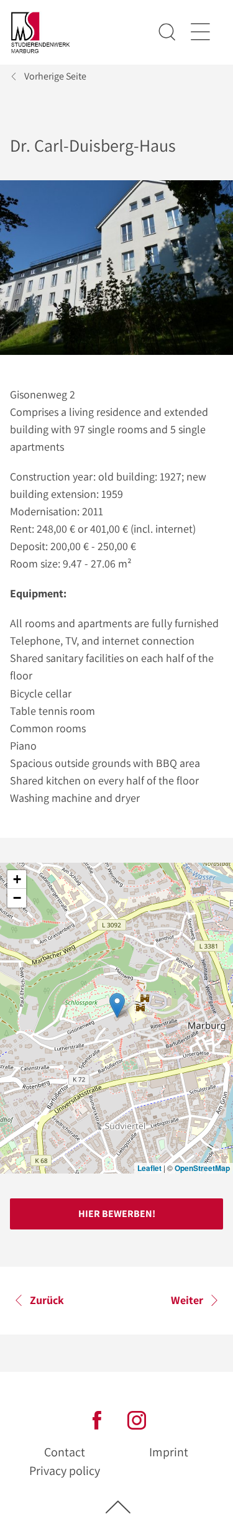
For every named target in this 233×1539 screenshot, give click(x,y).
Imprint (168, 1452)
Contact (64, 1452)
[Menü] (200, 32)
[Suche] (167, 32)
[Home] (40, 33)
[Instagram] (136, 1418)
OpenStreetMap (202, 1168)
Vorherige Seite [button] (55, 76)
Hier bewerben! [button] (116, 1213)
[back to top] (118, 1506)
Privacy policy (64, 1471)
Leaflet (149, 1168)
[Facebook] (97, 1418)
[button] (117, 1005)
